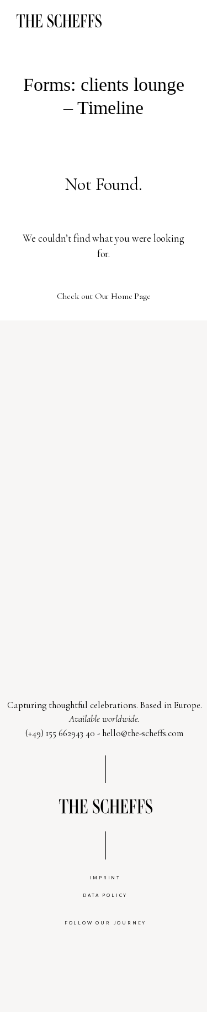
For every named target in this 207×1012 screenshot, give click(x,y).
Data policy (105, 895)
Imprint (105, 877)
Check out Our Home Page (104, 296)
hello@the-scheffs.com (142, 733)
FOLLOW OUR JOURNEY (105, 923)
